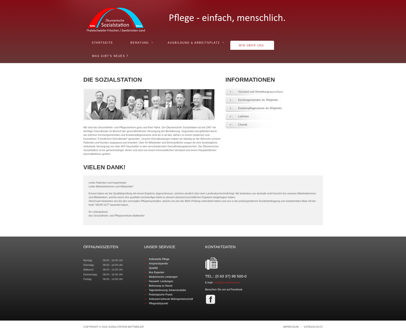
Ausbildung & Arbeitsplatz (194, 42)
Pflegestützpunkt (158, 303)
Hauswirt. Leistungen (161, 281)
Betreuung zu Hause (161, 285)
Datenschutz (313, 327)
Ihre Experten (156, 272)
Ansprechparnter (158, 263)
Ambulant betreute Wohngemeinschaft (171, 299)
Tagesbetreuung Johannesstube (167, 290)
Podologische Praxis (161, 294)
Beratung (139, 42)
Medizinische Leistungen (163, 276)
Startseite (102, 42)
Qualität (153, 268)
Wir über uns (251, 45)
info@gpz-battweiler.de (227, 282)
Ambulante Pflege (159, 259)
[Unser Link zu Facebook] (210, 299)
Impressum (291, 327)
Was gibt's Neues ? (110, 56)
